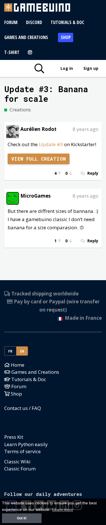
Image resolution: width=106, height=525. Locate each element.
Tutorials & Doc (67, 22)
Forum (11, 22)
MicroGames (35, 196)
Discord (34, 22)
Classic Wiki (17, 461)
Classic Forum (20, 468)
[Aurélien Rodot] (12, 131)
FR (10, 351)
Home (17, 365)
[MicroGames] (12, 198)
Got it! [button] (22, 518)
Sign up (90, 68)
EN (22, 351)
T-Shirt (12, 52)
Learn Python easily (26, 444)
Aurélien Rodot (38, 129)
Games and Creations (26, 37)
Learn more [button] (62, 509)
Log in (66, 68)
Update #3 (51, 144)
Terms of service (22, 451)
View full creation (38, 158)
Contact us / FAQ (22, 408)
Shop (66, 37)
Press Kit (13, 437)
